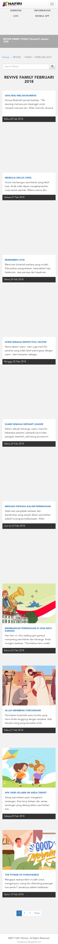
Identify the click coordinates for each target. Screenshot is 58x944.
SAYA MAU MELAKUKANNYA (20, 96)
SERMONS (15, 11)
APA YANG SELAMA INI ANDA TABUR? (26, 793)
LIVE (15, 16)
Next (37, 913)
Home (5, 57)
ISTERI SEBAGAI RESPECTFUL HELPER (25, 342)
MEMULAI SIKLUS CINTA (18, 178)
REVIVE (17, 57)
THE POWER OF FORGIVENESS (22, 875)
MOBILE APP (42, 16)
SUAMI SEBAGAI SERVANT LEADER (24, 424)
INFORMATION (42, 11)
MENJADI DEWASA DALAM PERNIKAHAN (28, 506)
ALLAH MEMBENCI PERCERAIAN (23, 710)
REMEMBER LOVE (15, 260)
